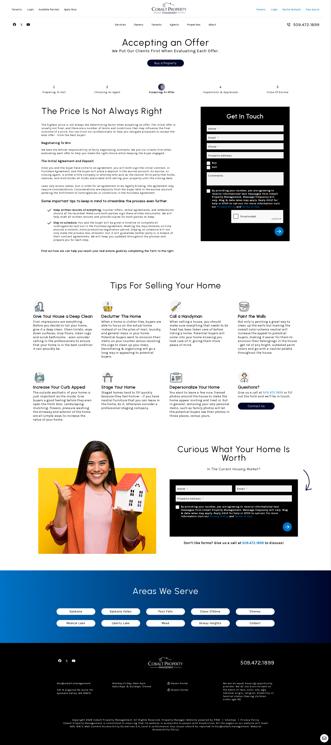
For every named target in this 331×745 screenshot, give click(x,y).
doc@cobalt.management (74, 683)
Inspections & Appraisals (220, 92)
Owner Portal (179, 683)
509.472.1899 (306, 24)
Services (120, 24)
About (212, 24)
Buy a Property (165, 63)
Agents (174, 24)
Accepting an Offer (161, 92)
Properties (193, 24)
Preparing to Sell (54, 92)
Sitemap (230, 719)
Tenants (156, 24)
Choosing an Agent (107, 92)
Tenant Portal (179, 689)
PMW (217, 719)
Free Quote (312, 9)
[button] (15, 25)
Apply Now (70, 9)
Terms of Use (250, 206)
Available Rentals (49, 9)
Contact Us (256, 406)
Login (30, 9)
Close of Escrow (278, 92)
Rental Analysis (291, 9)
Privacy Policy (226, 206)
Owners (138, 24)
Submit (279, 231)
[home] (169, 8)
